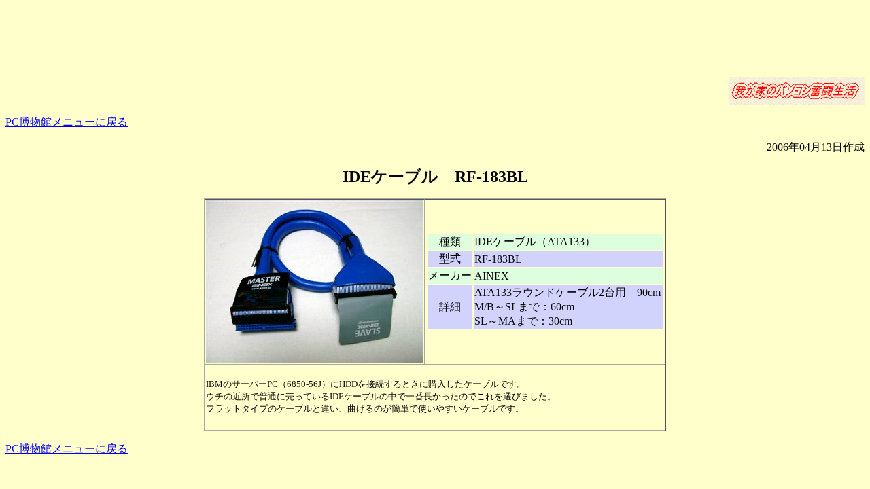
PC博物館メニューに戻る (66, 122)
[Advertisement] (435, 36)
